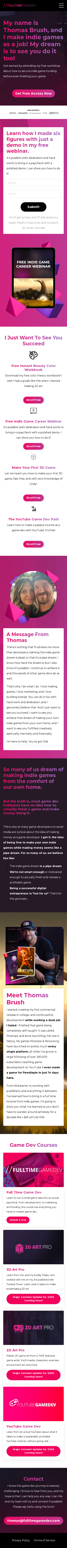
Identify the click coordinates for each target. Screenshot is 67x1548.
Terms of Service (44, 1540)
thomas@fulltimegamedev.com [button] (33, 1521)
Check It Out (18, 1219)
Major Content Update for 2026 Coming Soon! (33, 1299)
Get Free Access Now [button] (33, 93)
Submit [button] (33, 207)
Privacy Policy (21, 1540)
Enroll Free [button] (34, 399)
